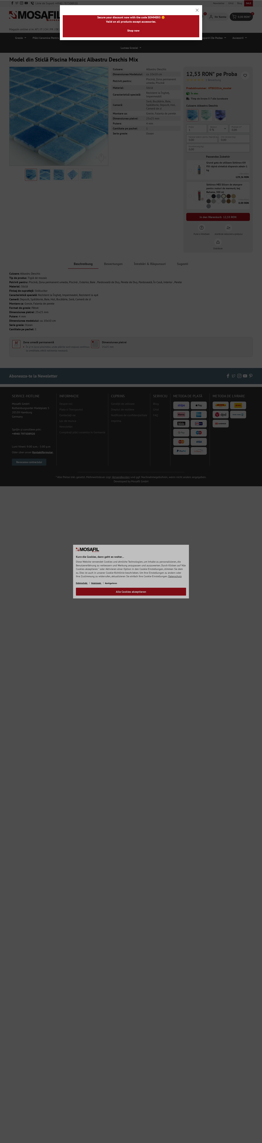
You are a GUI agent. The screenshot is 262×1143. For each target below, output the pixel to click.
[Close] (197, 10)
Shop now (133, 30)
